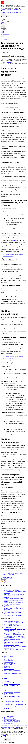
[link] (3, 28)
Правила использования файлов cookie (11, 12)
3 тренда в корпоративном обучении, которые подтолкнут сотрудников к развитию (13, 600)
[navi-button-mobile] (2, 36)
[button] (2, 31)
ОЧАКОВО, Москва (18, 649)
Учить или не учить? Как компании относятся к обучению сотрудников (13, 614)
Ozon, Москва (22, 622)
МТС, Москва (11, 633)
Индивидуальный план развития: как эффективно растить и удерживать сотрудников (14, 608)
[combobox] (7, 739)
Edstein (9, 62)
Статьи (5, 39)
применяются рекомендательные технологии (14, 726)
